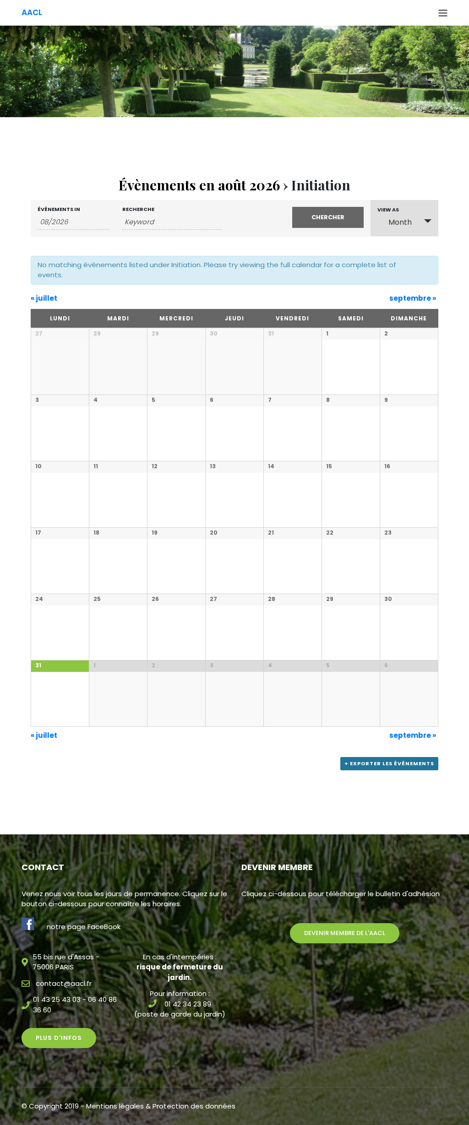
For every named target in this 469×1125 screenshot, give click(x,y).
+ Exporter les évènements (389, 763)
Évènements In (59, 209)
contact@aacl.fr (64, 983)
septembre (412, 298)
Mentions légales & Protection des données (160, 1106)
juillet (44, 298)
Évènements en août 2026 (199, 185)
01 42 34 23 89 (187, 1004)
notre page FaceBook (83, 926)
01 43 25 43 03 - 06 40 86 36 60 (75, 1005)
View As (388, 209)
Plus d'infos (59, 1037)
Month (400, 222)
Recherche (138, 209)
